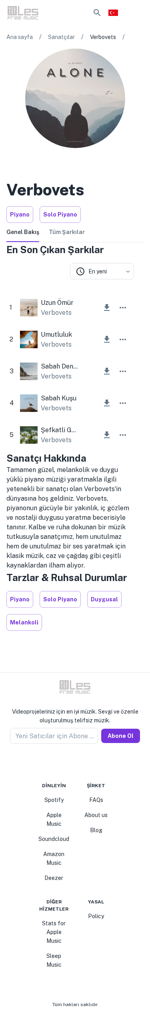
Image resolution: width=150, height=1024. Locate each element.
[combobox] (102, 271)
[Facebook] (61, 763)
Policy (96, 916)
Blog (96, 830)
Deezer (53, 878)
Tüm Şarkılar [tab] (67, 232)
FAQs (96, 800)
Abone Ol (121, 736)
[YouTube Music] (81, 159)
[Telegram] (80, 763)
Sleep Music (54, 960)
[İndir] (107, 308)
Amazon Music (53, 858)
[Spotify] (56, 159)
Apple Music (54, 819)
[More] (123, 308)
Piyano (20, 214)
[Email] (89, 763)
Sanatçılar (61, 37)
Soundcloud (53, 839)
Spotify (54, 800)
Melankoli (24, 622)
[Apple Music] (69, 159)
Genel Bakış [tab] (22, 232)
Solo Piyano (60, 214)
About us (96, 815)
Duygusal (104, 599)
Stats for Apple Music (54, 932)
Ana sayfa (19, 37)
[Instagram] (94, 159)
